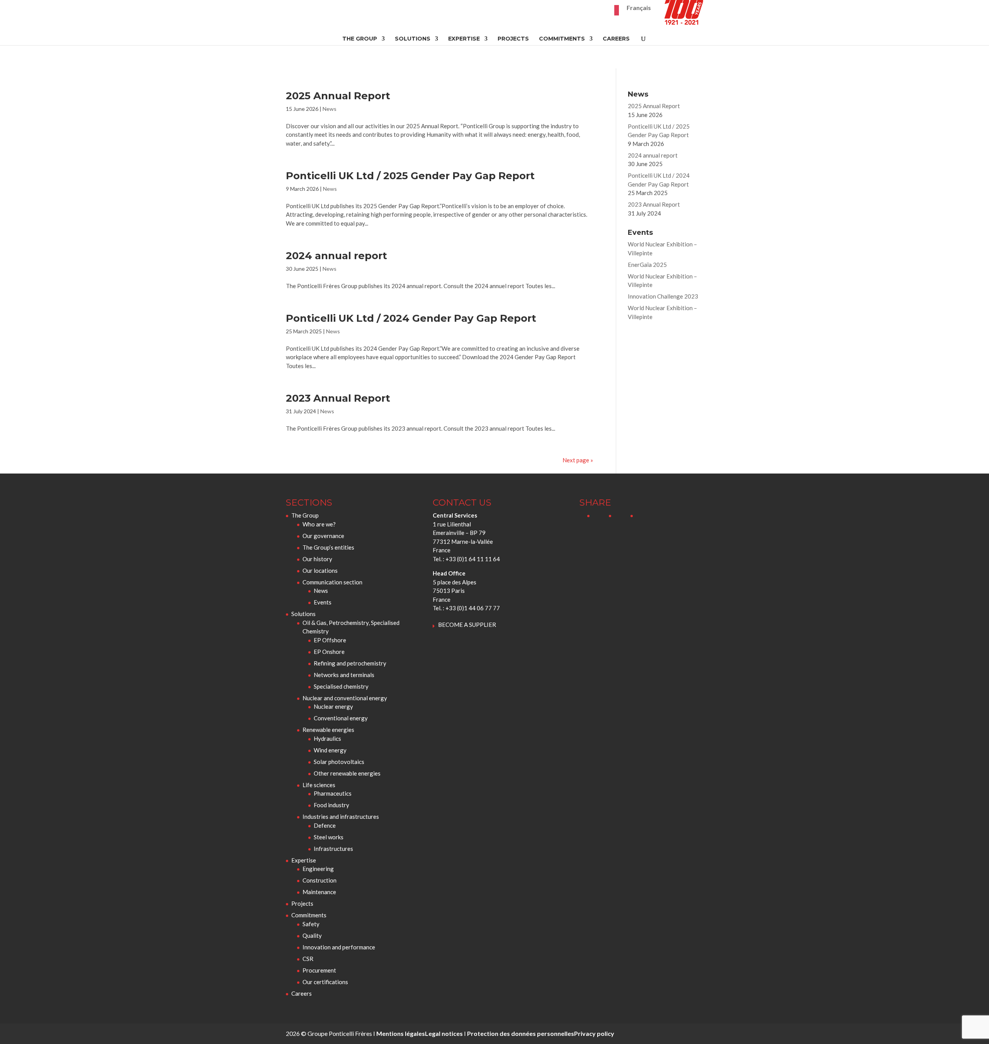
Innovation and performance (338, 947)
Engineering (318, 868)
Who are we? (319, 524)
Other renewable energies (347, 773)
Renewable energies (328, 729)
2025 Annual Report (338, 96)
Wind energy (330, 750)
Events (322, 602)
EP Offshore (330, 640)
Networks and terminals (344, 674)
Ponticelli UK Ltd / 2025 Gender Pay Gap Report (410, 176)
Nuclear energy (333, 706)
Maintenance (319, 891)
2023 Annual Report (338, 398)
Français (639, 8)
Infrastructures (333, 848)
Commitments (562, 39)
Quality (312, 935)
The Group (359, 39)
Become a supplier (467, 624)
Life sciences (318, 784)
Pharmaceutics (333, 793)
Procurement (319, 970)
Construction (319, 880)
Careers (616, 39)
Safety (310, 923)
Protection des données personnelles (520, 1033)
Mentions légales (400, 1033)
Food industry (331, 804)
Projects (513, 39)
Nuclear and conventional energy (344, 697)
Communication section (332, 582)
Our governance (323, 535)
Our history (317, 558)
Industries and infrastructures (340, 816)
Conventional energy (341, 718)
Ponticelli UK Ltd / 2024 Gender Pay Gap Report (411, 318)
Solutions (412, 39)
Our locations (320, 570)
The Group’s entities (328, 547)
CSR (307, 958)
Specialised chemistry (341, 686)
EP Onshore (329, 651)
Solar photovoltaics (339, 761)
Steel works (328, 837)
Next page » (577, 460)
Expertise (464, 39)
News (329, 108)
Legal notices (444, 1033)
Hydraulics (327, 738)
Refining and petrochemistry (350, 663)
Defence (325, 825)
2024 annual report (336, 256)
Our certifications (325, 981)
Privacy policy (594, 1033)
